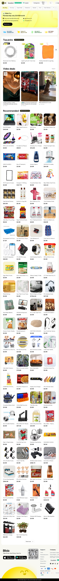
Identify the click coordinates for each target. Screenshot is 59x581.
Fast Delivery (47, 7)
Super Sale (19, 7)
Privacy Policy (43, 561)
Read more (7, 24)
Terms (41, 552)
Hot (40, 7)
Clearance (27, 7)
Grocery (12, 7)
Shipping (42, 556)
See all (53, 68)
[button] (11, 53)
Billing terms (43, 563)
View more (28, 541)
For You (5, 7)
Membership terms (44, 554)
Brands (34, 7)
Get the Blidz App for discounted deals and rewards (29, 579)
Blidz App (43, 3)
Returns (42, 559)
